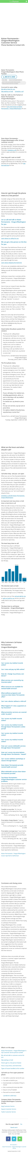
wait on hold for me (8, 598)
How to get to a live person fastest (11, 1063)
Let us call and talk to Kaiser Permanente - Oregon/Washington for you (13, 222)
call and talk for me (20, 596)
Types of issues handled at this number (12, 1068)
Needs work (13, 1127)
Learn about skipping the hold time (11, 263)
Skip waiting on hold (7, 91)
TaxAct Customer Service (8, 1112)
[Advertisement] (14, 123)
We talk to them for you (8, 89)
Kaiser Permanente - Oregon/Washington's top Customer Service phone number (13, 1051)
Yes (21, 1124)
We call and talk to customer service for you (12, 1056)
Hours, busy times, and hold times (11, 1066)
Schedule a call (19, 91)
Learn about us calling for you (10, 238)
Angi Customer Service (7, 1106)
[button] (26, 1)
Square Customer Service (8, 1109)
